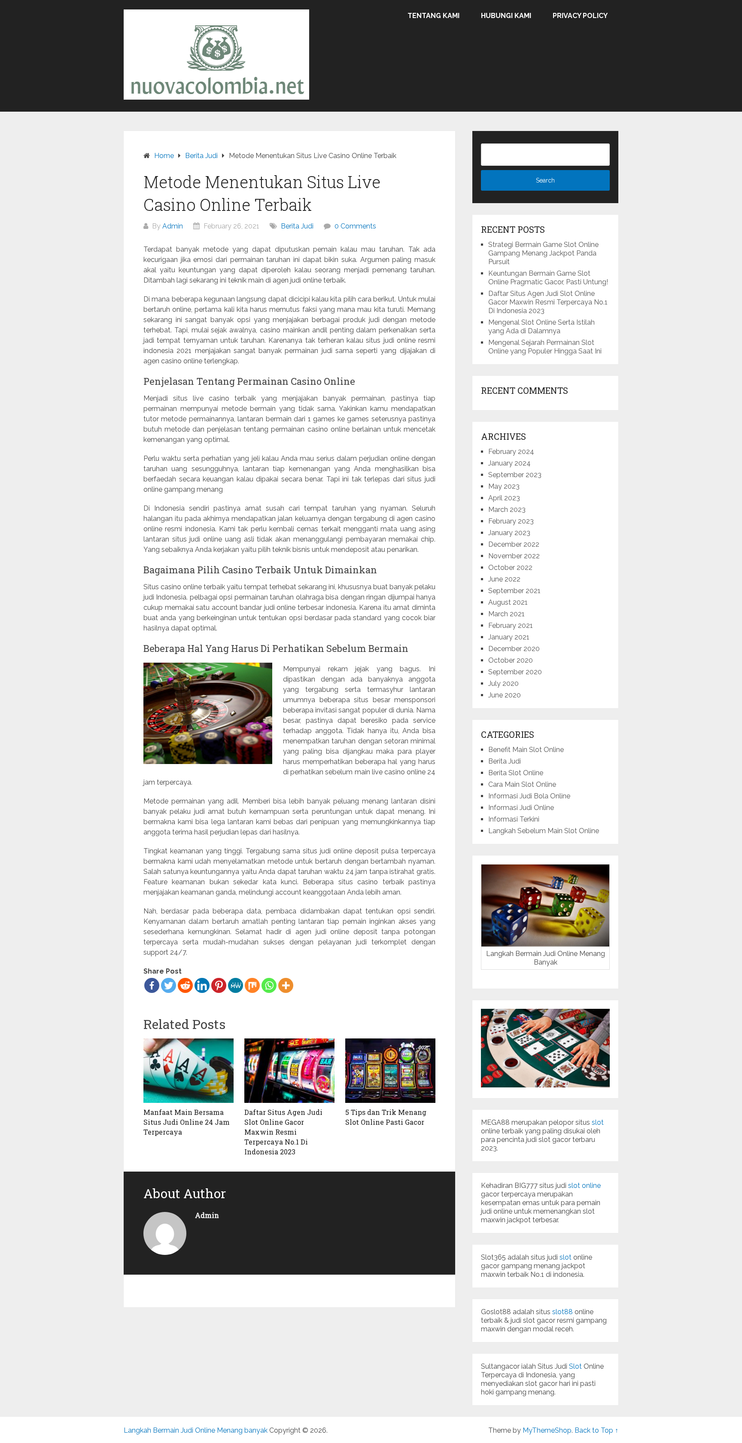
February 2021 (510, 625)
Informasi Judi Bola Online (529, 796)
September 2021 (514, 591)
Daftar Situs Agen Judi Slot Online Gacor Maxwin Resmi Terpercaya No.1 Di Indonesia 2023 (548, 302)
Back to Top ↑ (596, 1430)
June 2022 (504, 579)
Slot (575, 1366)
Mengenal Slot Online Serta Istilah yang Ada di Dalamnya (541, 326)
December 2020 (514, 649)
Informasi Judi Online (521, 808)
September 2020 (515, 672)
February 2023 (511, 521)
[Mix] (252, 985)
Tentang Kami (433, 16)
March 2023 (507, 509)
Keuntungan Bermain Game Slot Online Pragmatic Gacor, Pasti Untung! (548, 277)
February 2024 (511, 452)
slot (598, 1122)
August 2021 (508, 602)
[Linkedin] (202, 985)
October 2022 (510, 567)
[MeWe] (235, 985)
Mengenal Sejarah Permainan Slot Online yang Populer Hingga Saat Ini (545, 346)
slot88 (562, 1312)
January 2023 (509, 533)
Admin (172, 226)
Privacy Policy (580, 16)
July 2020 (503, 683)
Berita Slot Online (515, 773)
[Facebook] (151, 985)
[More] (285, 985)
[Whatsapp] (269, 985)
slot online (584, 1185)
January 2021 (508, 637)
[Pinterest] (218, 985)
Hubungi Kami (506, 16)
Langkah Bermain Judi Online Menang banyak (196, 1430)
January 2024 (509, 463)
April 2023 (504, 498)
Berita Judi (297, 226)
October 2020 (510, 660)
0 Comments (355, 226)
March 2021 (506, 614)
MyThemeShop (547, 1430)
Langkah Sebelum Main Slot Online (543, 831)
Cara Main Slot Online (522, 784)
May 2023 (504, 486)
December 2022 (513, 544)
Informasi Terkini (513, 819)
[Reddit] (185, 985)
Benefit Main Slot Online (526, 750)
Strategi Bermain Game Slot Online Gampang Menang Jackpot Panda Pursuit (543, 253)
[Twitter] (168, 985)
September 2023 (514, 475)
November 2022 (514, 556)
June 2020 (504, 695)
